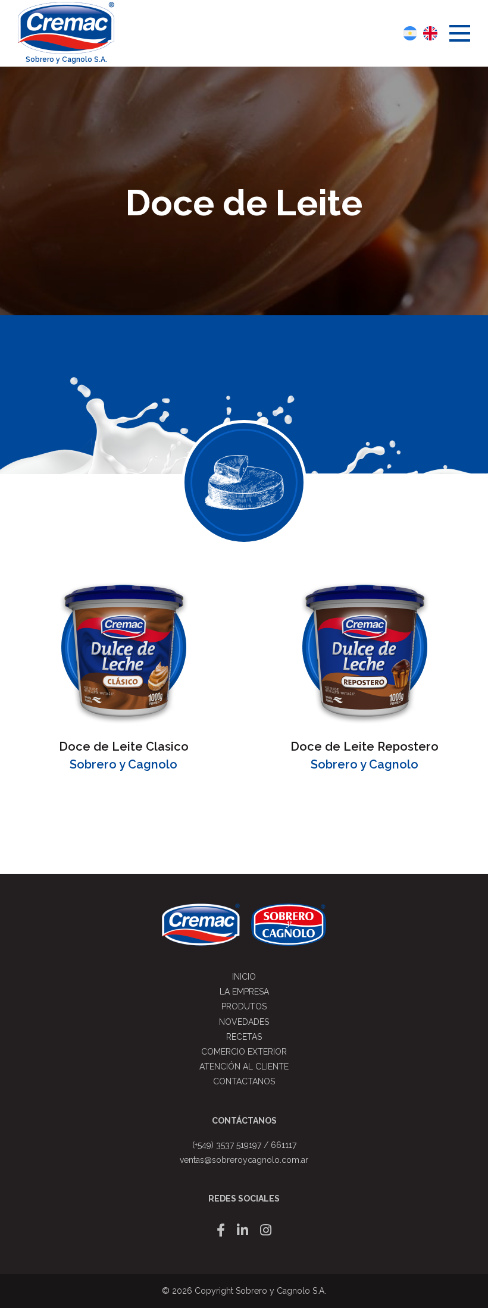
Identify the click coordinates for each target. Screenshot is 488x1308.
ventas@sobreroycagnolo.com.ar (244, 1160)
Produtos (244, 1006)
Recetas (244, 1037)
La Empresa (244, 991)
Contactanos (244, 1081)
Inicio (244, 976)
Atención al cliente (244, 1066)
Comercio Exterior (244, 1051)
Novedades (244, 1022)
